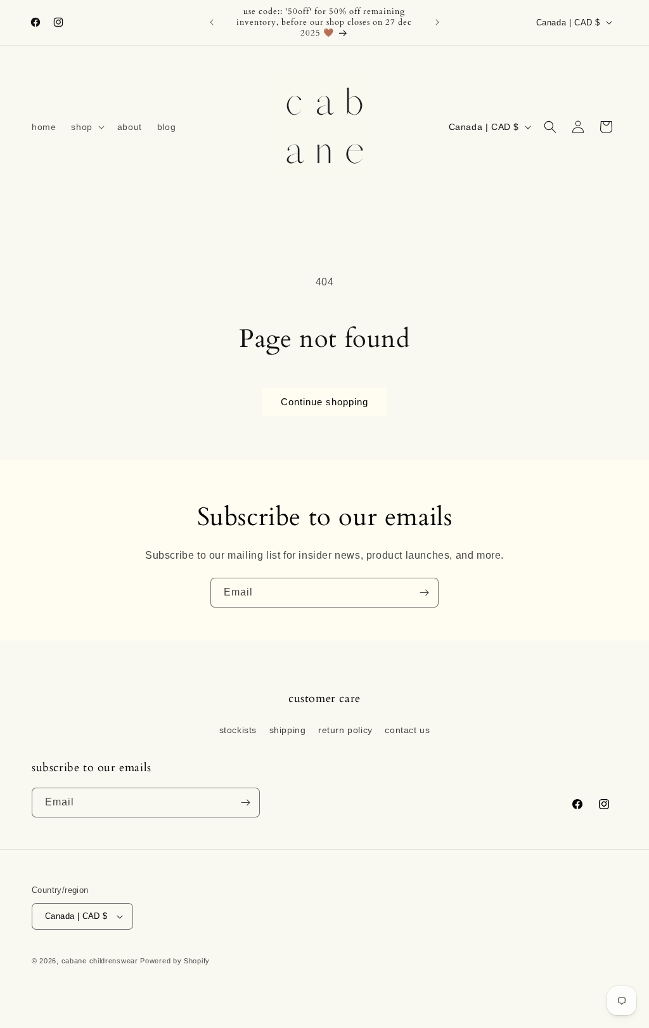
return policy (345, 730)
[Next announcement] (437, 22)
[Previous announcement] (212, 22)
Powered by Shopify (175, 961)
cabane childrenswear (99, 961)
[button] (86, 127)
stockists (238, 730)
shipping (287, 730)
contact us (407, 730)
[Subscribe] (424, 593)
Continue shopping (324, 401)
